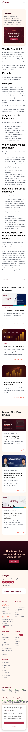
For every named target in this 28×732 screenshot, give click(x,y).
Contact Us (18, 645)
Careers (17, 634)
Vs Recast (4, 670)
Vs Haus (4, 667)
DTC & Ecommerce (20, 607)
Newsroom (17, 641)
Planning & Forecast (7, 619)
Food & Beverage (19, 616)
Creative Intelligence (7, 625)
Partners (17, 639)
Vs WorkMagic (6, 675)
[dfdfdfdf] (14, 309)
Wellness (17, 614)
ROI (14, 249)
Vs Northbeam (6, 665)
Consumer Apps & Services (19, 610)
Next (23, 279)
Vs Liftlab (4, 677)
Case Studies (5, 637)
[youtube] (9, 582)
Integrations (5, 642)
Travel (16, 612)
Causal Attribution (6, 613)
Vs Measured (5, 662)
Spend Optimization (7, 621)
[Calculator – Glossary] (14, 28)
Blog (3, 635)
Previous (5, 279)
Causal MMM (5, 607)
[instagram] (6, 582)
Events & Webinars (7, 648)
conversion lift (6, 249)
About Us (17, 637)
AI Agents (4, 623)
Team (16, 643)
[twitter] (3, 582)
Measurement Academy (5, 645)
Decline (14, 726)
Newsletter (5, 654)
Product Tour (5, 639)
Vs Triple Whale (6, 672)
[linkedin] (12, 582)
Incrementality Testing (6, 610)
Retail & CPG (18, 605)
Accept (14, 722)
